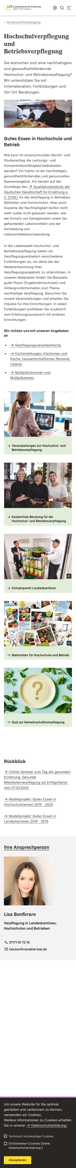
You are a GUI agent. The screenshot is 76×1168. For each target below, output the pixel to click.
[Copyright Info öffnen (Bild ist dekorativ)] (69, 124)
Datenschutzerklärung (48, 1125)
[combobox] (55, 8)
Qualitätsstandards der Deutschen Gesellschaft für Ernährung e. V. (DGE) (37, 192)
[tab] (38, 847)
